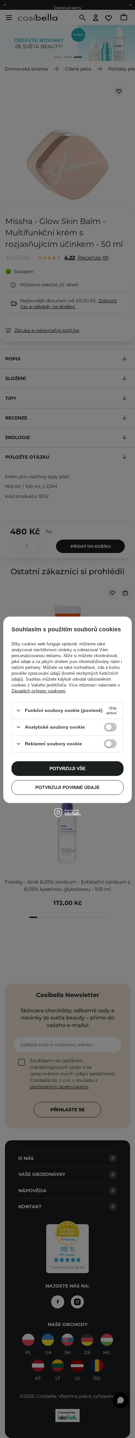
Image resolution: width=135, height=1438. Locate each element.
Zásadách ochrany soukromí (38, 690)
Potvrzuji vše (67, 768)
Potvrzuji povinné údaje (67, 787)
